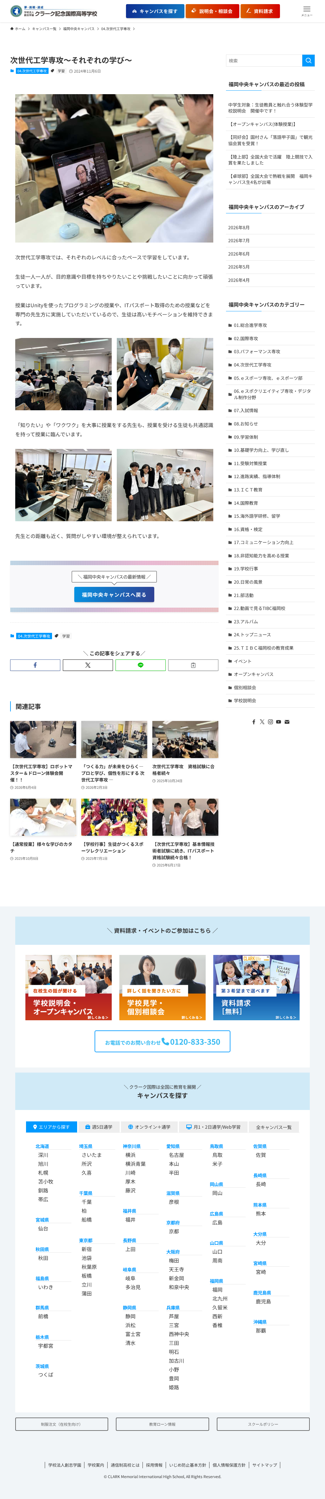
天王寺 (176, 1269)
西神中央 (179, 1334)
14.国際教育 (246, 503)
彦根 (174, 1201)
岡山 (217, 1193)
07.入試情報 (246, 410)
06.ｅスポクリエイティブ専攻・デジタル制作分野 (272, 394)
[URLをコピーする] (193, 665)
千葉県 (85, 1193)
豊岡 (174, 1378)
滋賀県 (173, 1193)
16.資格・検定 (248, 529)
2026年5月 (239, 266)
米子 (217, 1163)
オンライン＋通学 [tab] (152, 1127)
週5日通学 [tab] (102, 1127)
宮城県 (42, 1219)
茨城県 (42, 1366)
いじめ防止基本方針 (187, 1465)
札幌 (43, 1172)
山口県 (216, 1242)
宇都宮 (45, 1345)
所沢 (87, 1163)
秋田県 (42, 1249)
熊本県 (260, 1204)
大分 (261, 1242)
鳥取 (217, 1154)
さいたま (92, 1154)
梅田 (174, 1260)
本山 (174, 1163)
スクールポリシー (263, 1424)
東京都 (85, 1240)
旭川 (43, 1163)
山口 (217, 1251)
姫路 (174, 1387)
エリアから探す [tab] (54, 1127)
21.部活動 (244, 595)
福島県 (42, 1278)
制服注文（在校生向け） (62, 1424)
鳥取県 (216, 1146)
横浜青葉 (135, 1163)
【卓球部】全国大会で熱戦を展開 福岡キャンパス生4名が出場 (270, 179)
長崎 (261, 1184)
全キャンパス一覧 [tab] (274, 1127)
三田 (174, 1343)
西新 (217, 1316)
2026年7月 (239, 240)
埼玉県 (85, 1146)
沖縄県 (260, 1321)
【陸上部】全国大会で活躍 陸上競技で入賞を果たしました (270, 159)
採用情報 (154, 1465)
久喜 (87, 1172)
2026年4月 (239, 280)
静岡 (130, 1316)
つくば (45, 1374)
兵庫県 (173, 1307)
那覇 (261, 1330)
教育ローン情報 (162, 1424)
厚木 (130, 1181)
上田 (130, 1249)
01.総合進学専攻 (250, 325)
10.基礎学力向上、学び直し (261, 450)
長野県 (129, 1240)
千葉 (87, 1201)
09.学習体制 (246, 437)
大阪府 (173, 1251)
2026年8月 (239, 227)
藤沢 (130, 1190)
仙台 (43, 1228)
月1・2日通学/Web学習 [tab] (217, 1127)
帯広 (43, 1199)
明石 (174, 1351)
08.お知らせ (246, 423)
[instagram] (270, 722)
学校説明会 (245, 700)
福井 (130, 1219)
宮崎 (261, 1271)
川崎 (130, 1172)
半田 (174, 1172)
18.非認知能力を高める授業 (261, 555)
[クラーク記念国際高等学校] (53, 11)
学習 (61, 70)
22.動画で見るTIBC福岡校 (259, 608)
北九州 (220, 1298)
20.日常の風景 (248, 582)
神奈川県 (132, 1146)
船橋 (87, 1219)
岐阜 (130, 1278)
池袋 (87, 1258)
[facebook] (254, 722)
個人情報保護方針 (229, 1465)
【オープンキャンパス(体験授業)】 (263, 124)
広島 (217, 1222)
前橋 (43, 1316)
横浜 (130, 1154)
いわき (45, 1287)
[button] (307, 11)
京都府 (173, 1222)
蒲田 (87, 1293)
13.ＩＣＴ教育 (248, 489)
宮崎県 (260, 1263)
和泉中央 (179, 1287)
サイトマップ (264, 1465)
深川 (43, 1154)
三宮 (174, 1325)
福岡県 (216, 1280)
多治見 (133, 1287)
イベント (243, 661)
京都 (174, 1231)
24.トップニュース (252, 634)
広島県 (216, 1213)
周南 (217, 1260)
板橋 (87, 1275)
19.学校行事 (246, 568)
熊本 (261, 1213)
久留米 (220, 1307)
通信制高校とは (125, 1465)
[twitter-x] (262, 722)
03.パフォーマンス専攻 (257, 351)
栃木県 (42, 1337)
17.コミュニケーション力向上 (264, 542)
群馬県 (42, 1307)
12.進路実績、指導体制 (257, 476)
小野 (174, 1369)
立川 (87, 1284)
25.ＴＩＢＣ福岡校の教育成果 (264, 648)
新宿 (87, 1249)
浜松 (130, 1325)
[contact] (287, 722)
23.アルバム (246, 621)
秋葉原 (89, 1266)
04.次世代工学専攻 (32, 70)
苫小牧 (45, 1181)
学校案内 (96, 1465)
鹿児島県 (262, 1292)
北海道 (42, 1146)
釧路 (43, 1190)
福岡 (217, 1289)
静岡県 (129, 1307)
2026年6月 (239, 253)
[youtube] (278, 722)
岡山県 (216, 1184)
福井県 (129, 1210)
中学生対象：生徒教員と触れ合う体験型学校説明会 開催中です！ (270, 107)
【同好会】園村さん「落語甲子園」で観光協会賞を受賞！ (270, 140)
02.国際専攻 (246, 338)
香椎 (217, 1325)
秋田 (43, 1258)
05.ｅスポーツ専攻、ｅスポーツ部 (268, 378)
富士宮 (133, 1334)
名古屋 (176, 1154)
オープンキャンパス (254, 674)
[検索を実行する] (308, 61)
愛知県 (173, 1146)
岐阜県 (129, 1269)
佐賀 (261, 1154)
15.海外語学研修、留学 (257, 516)
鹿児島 (263, 1301)
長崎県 (260, 1175)
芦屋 (174, 1316)
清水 (130, 1343)
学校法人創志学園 (64, 1465)
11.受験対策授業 (250, 463)
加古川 (176, 1360)
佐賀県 (260, 1146)
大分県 (260, 1233)
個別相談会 (245, 687)
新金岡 (176, 1278)
